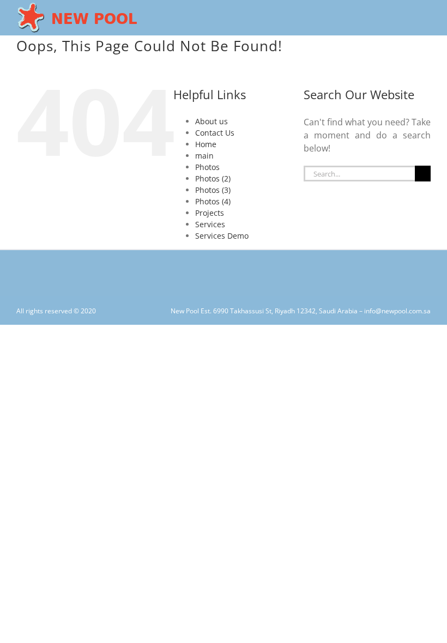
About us (211, 121)
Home (205, 144)
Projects (209, 213)
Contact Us (214, 133)
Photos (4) (213, 201)
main (204, 155)
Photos (207, 167)
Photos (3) (213, 190)
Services (210, 224)
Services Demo (222, 235)
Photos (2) (213, 178)
